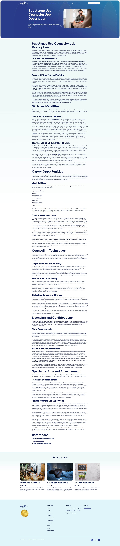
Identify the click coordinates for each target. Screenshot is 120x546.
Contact (49, 523)
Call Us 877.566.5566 (94, 3)
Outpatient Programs (71, 513)
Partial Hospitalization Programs (73, 508)
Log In (72, 3)
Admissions (66, 3)
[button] (45, 3)
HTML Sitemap (50, 530)
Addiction (49, 515)
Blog (48, 528)
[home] (26, 3)
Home (48, 508)
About (38, 3)
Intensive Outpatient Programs (73, 510)
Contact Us (78, 3)
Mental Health (50, 518)
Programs (60, 3)
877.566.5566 (87, 508)
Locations (49, 513)
